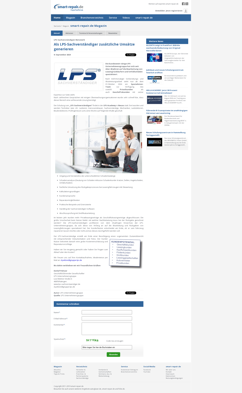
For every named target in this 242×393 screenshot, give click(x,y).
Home (57, 17)
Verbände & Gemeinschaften (105, 371)
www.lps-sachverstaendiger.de (67, 284)
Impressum (170, 374)
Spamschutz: (60, 339)
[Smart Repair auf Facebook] (183, 4)
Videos (126, 17)
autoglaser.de (95, 389)
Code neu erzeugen (114, 341)
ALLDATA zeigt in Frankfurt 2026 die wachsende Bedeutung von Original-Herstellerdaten (163, 48)
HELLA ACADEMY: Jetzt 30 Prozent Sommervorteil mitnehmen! (161, 91)
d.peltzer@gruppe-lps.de (64, 286)
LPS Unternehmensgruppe (72, 295)
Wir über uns (170, 370)
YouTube (146, 372)
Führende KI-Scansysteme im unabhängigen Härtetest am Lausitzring (167, 111)
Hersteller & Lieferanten (80, 371)
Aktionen (69, 33)
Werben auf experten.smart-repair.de (163, 4)
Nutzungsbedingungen (174, 378)
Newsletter (112, 33)
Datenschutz (170, 376)
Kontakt (169, 372)
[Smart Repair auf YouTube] (186, 4)
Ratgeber (57, 372)
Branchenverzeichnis (92, 17)
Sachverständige (82, 378)
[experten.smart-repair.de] (68, 7)
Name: (57, 312)
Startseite (57, 26)
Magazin (70, 17)
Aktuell (57, 33)
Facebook (147, 370)
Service (113, 17)
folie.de (122, 389)
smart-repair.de (144, 17)
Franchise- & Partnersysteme (82, 375)
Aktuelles (57, 370)
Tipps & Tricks (59, 374)
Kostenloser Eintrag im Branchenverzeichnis (129, 371)
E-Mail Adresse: (61, 318)
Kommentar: (59, 324)
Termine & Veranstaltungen (90, 33)
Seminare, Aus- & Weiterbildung (105, 375)
